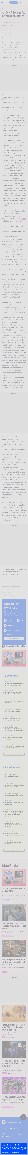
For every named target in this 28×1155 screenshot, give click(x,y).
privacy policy (20, 1149)
